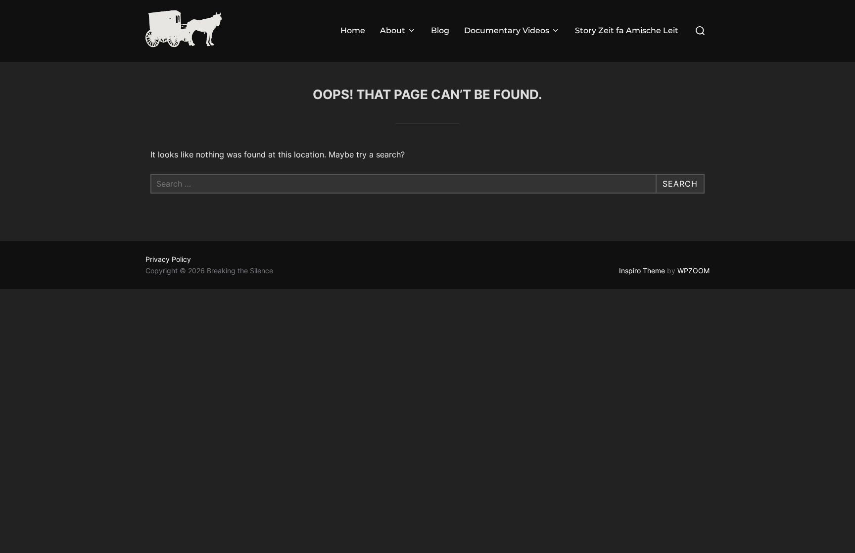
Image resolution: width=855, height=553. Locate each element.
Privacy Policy (168, 259)
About (392, 30)
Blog (440, 30)
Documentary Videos (506, 30)
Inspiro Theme (642, 270)
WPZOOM (693, 270)
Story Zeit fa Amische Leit (626, 30)
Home (352, 30)
